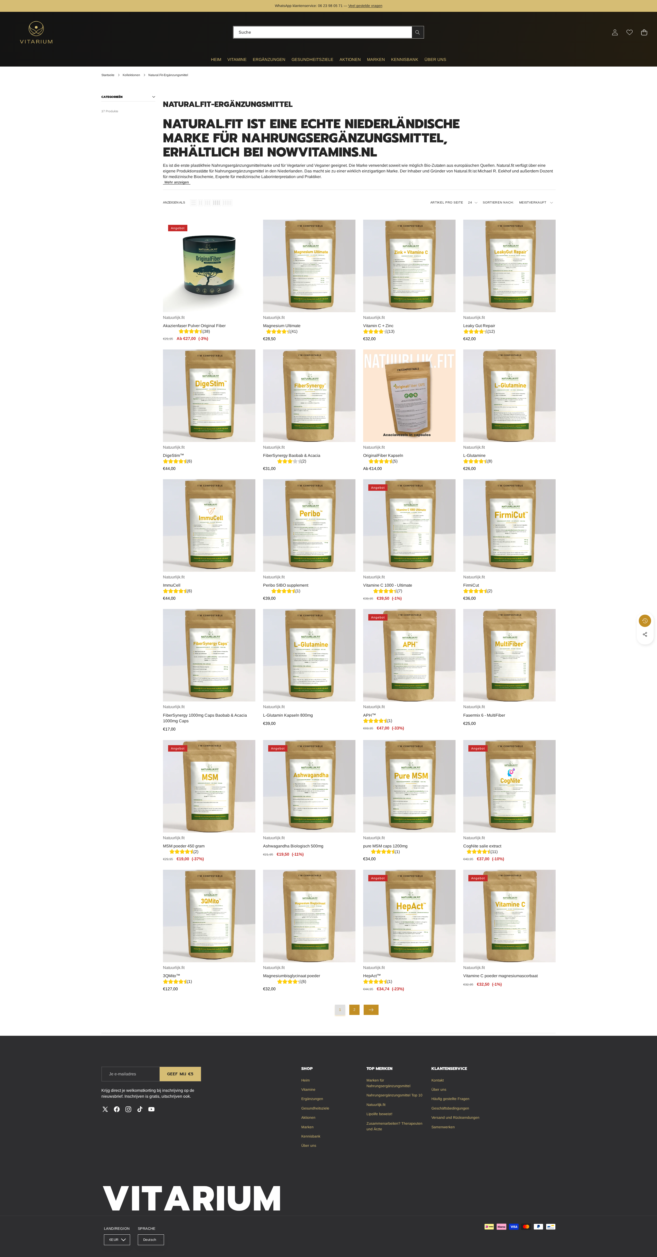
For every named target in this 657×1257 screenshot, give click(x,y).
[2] (200, 202)
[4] (216, 202)
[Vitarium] (36, 32)
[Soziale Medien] (645, 634)
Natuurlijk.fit (174, 317)
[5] (227, 202)
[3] (207, 202)
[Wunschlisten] (629, 32)
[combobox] (328, 32)
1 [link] (340, 1010)
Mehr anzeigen (177, 182)
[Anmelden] (615, 32)
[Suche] (417, 32)
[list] (193, 202)
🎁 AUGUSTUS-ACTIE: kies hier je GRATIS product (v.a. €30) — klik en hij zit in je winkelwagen (328, 6)
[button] (637, 6)
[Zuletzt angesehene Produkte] (645, 621)
